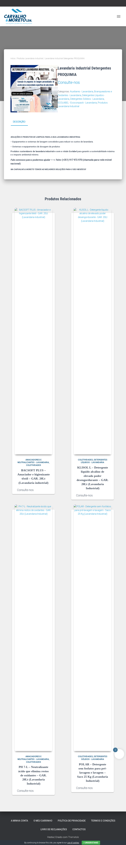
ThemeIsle (73, 837)
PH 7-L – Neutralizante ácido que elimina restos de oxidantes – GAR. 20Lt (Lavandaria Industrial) (33, 775)
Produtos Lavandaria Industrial (30, 58)
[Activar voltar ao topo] (119, 838)
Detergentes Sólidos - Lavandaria (87, 99)
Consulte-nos (69, 82)
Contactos (79, 829)
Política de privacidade (72, 820)
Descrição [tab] (19, 121)
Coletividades (33, 465)
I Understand (91, 843)
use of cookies (73, 843)
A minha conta (19, 820)
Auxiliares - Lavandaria (81, 91)
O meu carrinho (42, 820)
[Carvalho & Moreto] (19, 16)
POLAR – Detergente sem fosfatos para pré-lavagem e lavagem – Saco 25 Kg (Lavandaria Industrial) (92, 773)
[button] (52, 70)
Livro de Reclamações (54, 829)
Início (12, 58)
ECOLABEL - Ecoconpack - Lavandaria (77, 102)
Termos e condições (103, 820)
